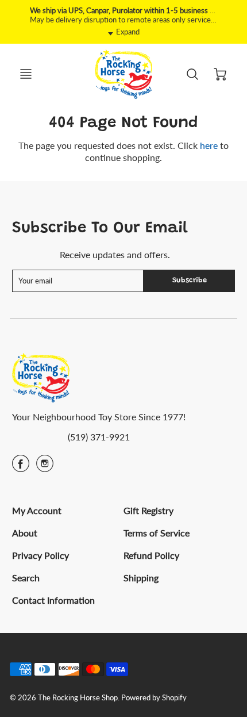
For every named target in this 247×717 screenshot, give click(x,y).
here (209, 145)
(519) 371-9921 (99, 436)
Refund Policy (151, 555)
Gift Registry (148, 510)
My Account (36, 510)
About (24, 532)
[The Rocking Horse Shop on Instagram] (44, 467)
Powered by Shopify (154, 697)
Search (26, 577)
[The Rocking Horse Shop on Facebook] (20, 467)
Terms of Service (157, 532)
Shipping (141, 577)
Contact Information (53, 600)
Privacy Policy (40, 555)
